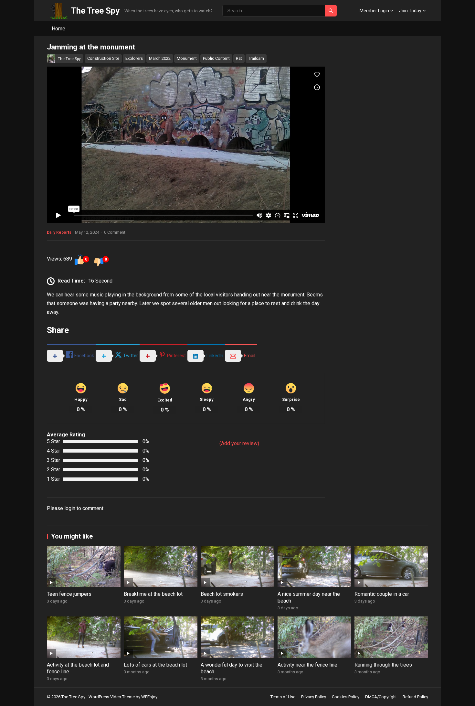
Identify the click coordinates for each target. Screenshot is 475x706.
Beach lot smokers (222, 594)
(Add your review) (239, 443)
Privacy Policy (313, 696)
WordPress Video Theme (112, 696)
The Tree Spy (95, 11)
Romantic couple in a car (381, 594)
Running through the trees (383, 665)
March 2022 (160, 58)
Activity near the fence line (307, 665)
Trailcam (256, 58)
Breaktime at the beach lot (153, 594)
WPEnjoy (149, 696)
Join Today (410, 10)
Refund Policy (415, 696)
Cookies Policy (345, 696)
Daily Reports (59, 232)
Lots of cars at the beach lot (155, 665)
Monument (187, 58)
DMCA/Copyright (381, 696)
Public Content (216, 58)
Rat (239, 58)
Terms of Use (282, 696)
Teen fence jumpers (69, 594)
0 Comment (114, 232)
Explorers (134, 58)
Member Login (374, 10)
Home (58, 29)
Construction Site (103, 58)
